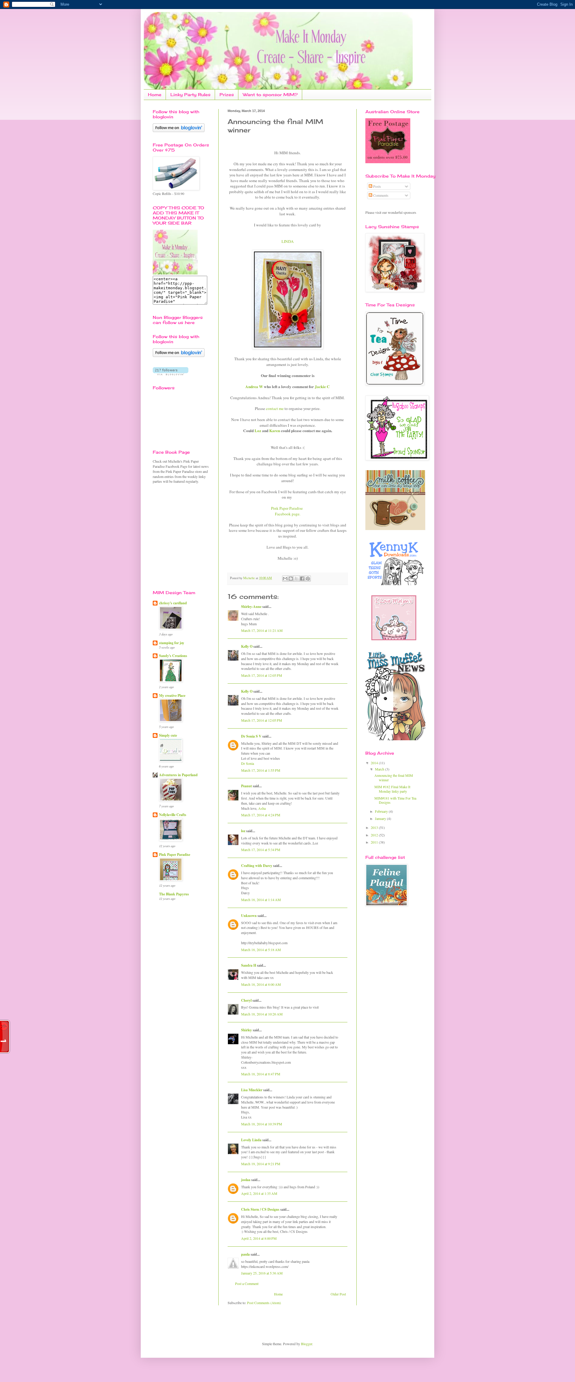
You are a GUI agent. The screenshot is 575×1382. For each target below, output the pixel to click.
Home (154, 94)
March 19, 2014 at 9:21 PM (260, 1163)
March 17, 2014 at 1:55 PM (260, 770)
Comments (380, 195)
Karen (275, 431)
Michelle (249, 578)
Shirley (246, 1030)
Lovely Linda (251, 1139)
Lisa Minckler (251, 1089)
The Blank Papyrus (174, 894)
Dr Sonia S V (251, 736)
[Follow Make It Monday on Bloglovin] (179, 355)
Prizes (227, 94)
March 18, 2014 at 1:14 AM (261, 899)
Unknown (249, 915)
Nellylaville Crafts (172, 814)
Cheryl (246, 1000)
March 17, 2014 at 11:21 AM (262, 630)
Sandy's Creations (173, 655)
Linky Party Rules (190, 94)
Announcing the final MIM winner (393, 777)
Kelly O (246, 646)
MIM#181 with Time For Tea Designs (395, 800)
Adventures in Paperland (178, 774)
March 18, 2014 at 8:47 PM (260, 1073)
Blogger (306, 1343)
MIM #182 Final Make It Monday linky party (392, 788)
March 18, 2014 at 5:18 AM (261, 949)
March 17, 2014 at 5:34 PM (260, 849)
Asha (262, 808)
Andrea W (254, 387)
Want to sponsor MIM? (270, 94)
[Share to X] (296, 579)
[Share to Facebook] (302, 579)
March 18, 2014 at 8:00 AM (261, 984)
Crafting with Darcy (256, 865)
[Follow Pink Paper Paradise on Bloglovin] (179, 130)
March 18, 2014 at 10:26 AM (262, 1014)
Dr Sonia (247, 763)
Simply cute (168, 735)
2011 (375, 842)
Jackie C (322, 387)
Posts (376, 186)
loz (243, 830)
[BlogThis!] (291, 579)
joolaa (245, 1179)
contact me (275, 408)
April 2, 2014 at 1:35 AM (259, 1193)
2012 (375, 834)
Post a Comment (246, 1283)
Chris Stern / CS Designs (260, 1209)
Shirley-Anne (251, 606)
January (381, 818)
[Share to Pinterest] (308, 579)
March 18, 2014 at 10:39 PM (261, 1123)
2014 (375, 762)
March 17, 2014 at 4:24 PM (260, 814)
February (382, 811)
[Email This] (285, 579)
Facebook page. (287, 514)
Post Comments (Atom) (264, 1302)
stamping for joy (171, 642)
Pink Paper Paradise (287, 508)
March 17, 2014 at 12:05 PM (261, 675)
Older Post (338, 1294)
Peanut (246, 785)
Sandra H (248, 965)
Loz (258, 431)
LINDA (288, 241)
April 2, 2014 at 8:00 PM (259, 1238)
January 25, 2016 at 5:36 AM (262, 1273)
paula (245, 1254)
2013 (375, 827)
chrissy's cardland (173, 603)
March (380, 769)
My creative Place (172, 695)
